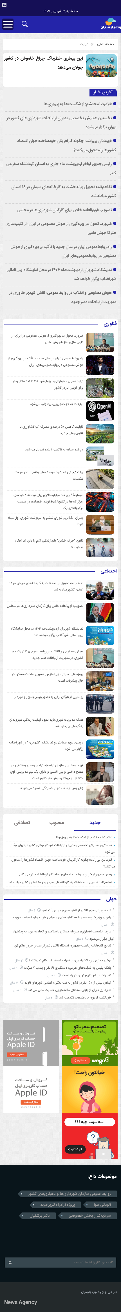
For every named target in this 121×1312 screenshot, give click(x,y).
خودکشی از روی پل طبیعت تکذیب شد (85, 997)
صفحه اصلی (105, 44)
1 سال (32, 910)
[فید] (4, 5)
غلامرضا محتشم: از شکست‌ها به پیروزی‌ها (78, 104)
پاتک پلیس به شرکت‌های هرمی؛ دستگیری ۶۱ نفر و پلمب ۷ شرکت (67, 968)
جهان (111, 899)
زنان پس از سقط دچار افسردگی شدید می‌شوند (51, 788)
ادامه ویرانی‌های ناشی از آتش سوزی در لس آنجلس (76, 910)
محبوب (56, 823)
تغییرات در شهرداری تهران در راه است (86, 975)
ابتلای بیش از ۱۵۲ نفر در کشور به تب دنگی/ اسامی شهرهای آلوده (67, 983)
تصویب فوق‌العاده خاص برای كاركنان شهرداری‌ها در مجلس (64, 210)
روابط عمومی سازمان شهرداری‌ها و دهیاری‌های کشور (69, 1194)
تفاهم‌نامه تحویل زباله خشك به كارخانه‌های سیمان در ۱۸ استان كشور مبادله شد (60, 882)
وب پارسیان (89, 1292)
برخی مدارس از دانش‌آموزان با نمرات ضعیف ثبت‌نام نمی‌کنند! (70, 960)
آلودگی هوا (102, 1204)
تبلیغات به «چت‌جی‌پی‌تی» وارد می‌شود (56, 404)
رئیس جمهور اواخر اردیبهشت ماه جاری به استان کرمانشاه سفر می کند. (65, 874)
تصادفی (22, 823)
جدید (94, 823)
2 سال (19, 960)
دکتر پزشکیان (40, 1215)
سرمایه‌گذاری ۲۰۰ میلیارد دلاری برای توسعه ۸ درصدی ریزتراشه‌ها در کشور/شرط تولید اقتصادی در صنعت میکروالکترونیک (48, 501)
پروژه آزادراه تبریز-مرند (57, 1204)
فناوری (110, 324)
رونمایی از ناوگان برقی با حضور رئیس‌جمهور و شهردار (49, 697)
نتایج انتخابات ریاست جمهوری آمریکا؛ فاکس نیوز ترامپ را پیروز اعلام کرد (62, 945)
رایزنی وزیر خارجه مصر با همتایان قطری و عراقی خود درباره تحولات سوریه (62, 917)
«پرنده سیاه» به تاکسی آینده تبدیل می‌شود (54, 449)
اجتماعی (108, 571)
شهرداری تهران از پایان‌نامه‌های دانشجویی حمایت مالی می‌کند (69, 990)
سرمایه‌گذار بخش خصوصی (90, 1215)
